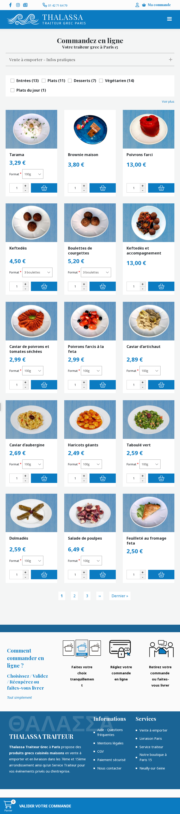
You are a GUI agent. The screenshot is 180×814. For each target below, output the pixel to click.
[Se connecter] (137, 5)
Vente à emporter (153, 730)
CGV (100, 751)
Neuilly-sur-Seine (152, 768)
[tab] (90, 59)
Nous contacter (109, 768)
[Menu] (169, 19)
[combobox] (32, 174)
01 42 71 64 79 (57, 5)
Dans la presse (25, 5)
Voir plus (168, 101)
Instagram (18, 5)
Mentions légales (110, 743)
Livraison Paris (150, 738)
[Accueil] (23, 19)
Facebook (11, 5)
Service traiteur (151, 747)
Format (14, 174)
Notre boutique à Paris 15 (153, 757)
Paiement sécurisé (111, 760)
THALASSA (62, 17)
